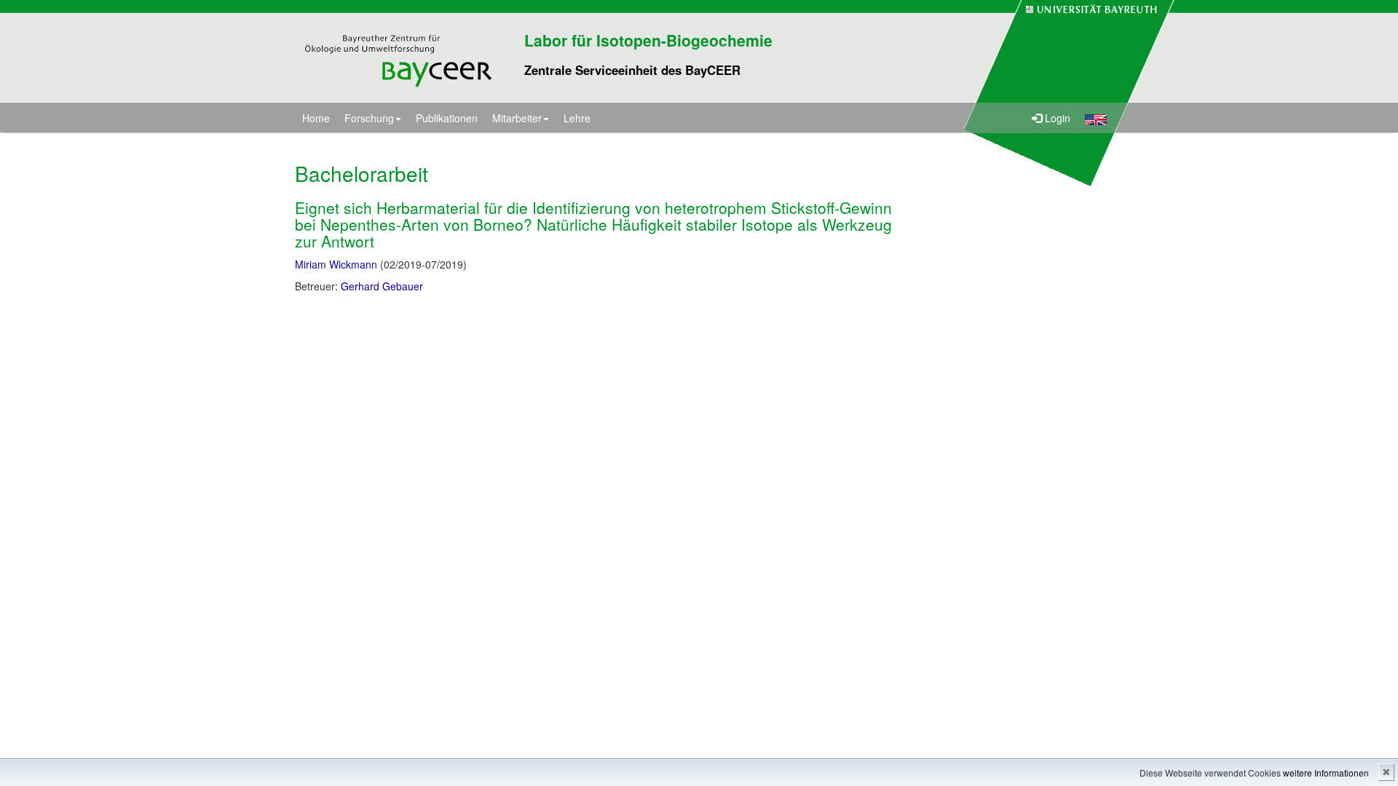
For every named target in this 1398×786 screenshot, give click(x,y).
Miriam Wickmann (336, 264)
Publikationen (447, 118)
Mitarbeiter (517, 118)
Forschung (369, 118)
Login (1056, 118)
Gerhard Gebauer (382, 286)
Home (316, 118)
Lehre (577, 118)
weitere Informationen (1326, 772)
